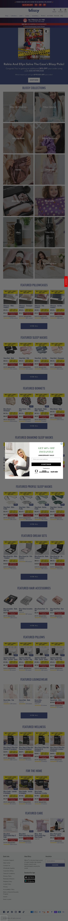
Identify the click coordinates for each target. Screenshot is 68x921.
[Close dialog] (61, 444)
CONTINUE (46, 464)
